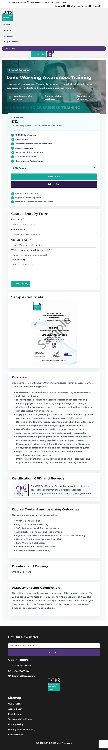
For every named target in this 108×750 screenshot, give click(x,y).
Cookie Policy (15, 734)
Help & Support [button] (11, 42)
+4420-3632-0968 (21, 665)
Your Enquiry (18, 259)
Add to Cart (54, 184)
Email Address (19, 229)
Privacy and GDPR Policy (21, 729)
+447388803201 (37, 2)
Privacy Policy (15, 724)
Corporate (8, 36)
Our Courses (14, 704)
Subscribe (54, 652)
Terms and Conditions (20, 719)
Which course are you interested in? (30, 250)
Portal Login (39, 54)
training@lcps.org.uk (57, 2)
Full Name (16, 219)
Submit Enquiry (21, 284)
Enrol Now (54, 176)
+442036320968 (19, 2)
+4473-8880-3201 (21, 671)
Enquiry (7, 30)
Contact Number (20, 240)
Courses (6, 24)
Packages (10, 49)
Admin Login (15, 709)
